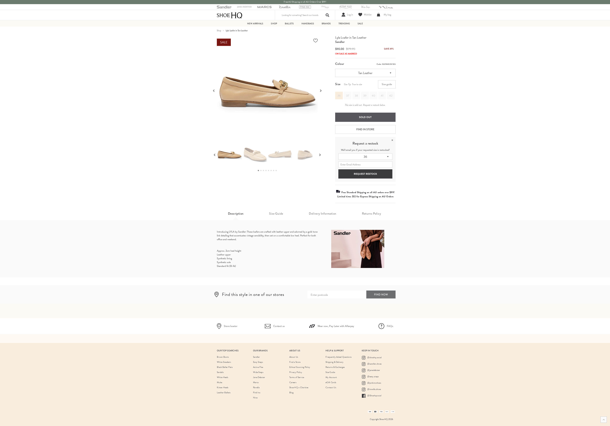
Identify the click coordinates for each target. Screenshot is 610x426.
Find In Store (365, 129)
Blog (291, 392)
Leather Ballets (223, 392)
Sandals (220, 372)
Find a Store (294, 362)
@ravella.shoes (374, 389)
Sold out (365, 117)
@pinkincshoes (374, 383)
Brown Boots (223, 357)
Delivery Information (322, 213)
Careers (292, 382)
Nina (255, 397)
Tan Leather (365, 73)
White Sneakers (224, 362)
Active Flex (258, 367)
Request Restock (365, 174)
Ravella (256, 387)
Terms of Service (296, 377)
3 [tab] (264, 170)
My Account (331, 377)
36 (365, 156)
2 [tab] (261, 170)
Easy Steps (258, 362)
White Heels (222, 377)
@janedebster (373, 370)
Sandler (340, 42)
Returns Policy (371, 213)
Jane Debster (259, 377)
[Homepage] (229, 15)
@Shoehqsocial (374, 395)
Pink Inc (256, 392)
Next (322, 90)
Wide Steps (258, 372)
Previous (212, 90)
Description (235, 213)
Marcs (256, 382)
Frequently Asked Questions (338, 357)
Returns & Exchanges (335, 367)
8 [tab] (277, 170)
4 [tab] (266, 170)
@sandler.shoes (374, 363)
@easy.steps (373, 376)
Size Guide (276, 213)
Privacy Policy (295, 372)
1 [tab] (259, 170)
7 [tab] (274, 170)
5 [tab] (269, 170)
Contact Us (330, 387)
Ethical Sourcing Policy (299, 367)
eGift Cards (330, 382)
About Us (293, 357)
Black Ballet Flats (225, 367)
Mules (219, 382)
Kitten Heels (222, 387)
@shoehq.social (374, 357)
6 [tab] (272, 170)
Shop (219, 30)
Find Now (381, 294)
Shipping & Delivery (334, 362)
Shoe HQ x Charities (298, 387)
